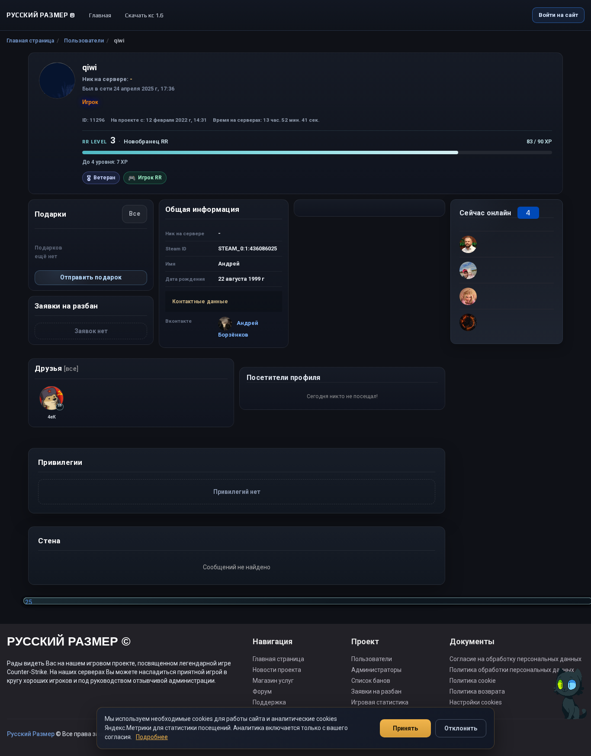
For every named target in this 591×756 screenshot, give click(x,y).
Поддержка (269, 702)
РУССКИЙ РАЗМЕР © (69, 642)
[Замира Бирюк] (506, 270)
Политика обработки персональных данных (512, 669)
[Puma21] (506, 296)
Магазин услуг (273, 680)
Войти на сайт (558, 15)
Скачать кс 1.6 (144, 15)
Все (134, 213)
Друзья (56, 368)
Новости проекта (277, 669)
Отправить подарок (91, 277)
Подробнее (152, 736)
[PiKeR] (506, 244)
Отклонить (460, 728)
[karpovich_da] (506, 322)
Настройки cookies (476, 702)
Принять (405, 728)
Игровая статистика (379, 702)
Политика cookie (473, 680)
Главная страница (30, 40)
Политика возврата (477, 691)
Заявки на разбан (376, 691)
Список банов (370, 680)
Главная (100, 15)
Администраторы (376, 669)
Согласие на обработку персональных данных (515, 658)
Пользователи (84, 40)
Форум (262, 691)
